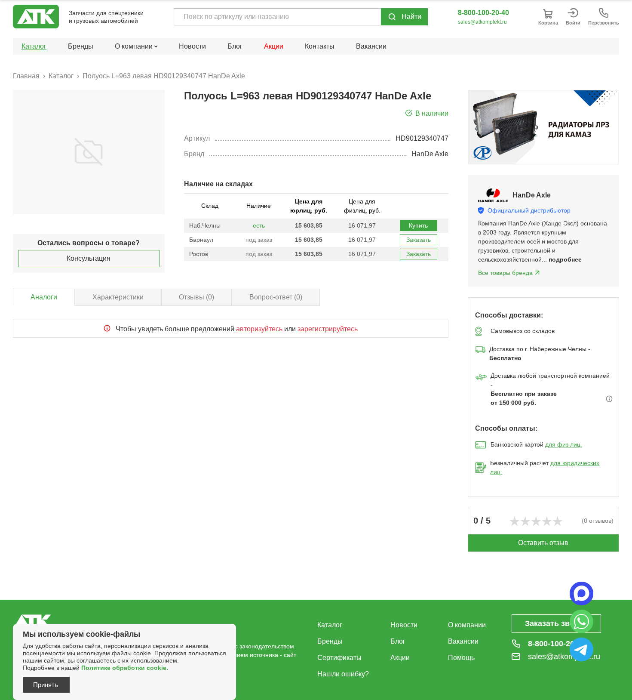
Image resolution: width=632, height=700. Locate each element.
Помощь (461, 657)
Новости (192, 46)
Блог (234, 46)
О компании (467, 625)
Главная (26, 76)
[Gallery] (543, 127)
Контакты (319, 46)
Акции (273, 46)
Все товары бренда (505, 272)
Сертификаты (339, 657)
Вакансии (371, 46)
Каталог (33, 46)
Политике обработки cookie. (124, 667)
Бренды (80, 46)
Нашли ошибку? (343, 674)
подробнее (565, 259)
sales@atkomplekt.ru (482, 22)
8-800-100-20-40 (483, 12)
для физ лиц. (563, 444)
